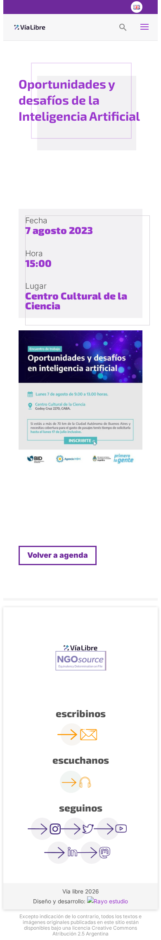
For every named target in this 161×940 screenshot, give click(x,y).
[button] (123, 27)
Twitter (103, 7)
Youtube (119, 7)
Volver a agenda (57, 555)
